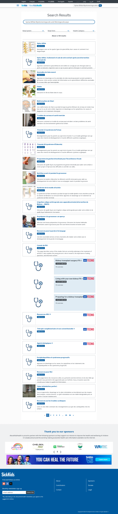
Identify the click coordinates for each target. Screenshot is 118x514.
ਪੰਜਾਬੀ (98, 1)
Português (61, 1)
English (24, 1)
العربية (91, 1)
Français (32, 1)
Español (70, 1)
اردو (78, 1)
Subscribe (30, 492)
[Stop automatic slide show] (57, 451)
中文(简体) (41, 1)
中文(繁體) (51, 1)
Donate (90, 485)
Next (61, 451)
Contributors (60, 485)
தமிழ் (84, 1)
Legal (4, 499)
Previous (54, 451)
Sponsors (91, 481)
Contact (58, 490)
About (58, 481)
